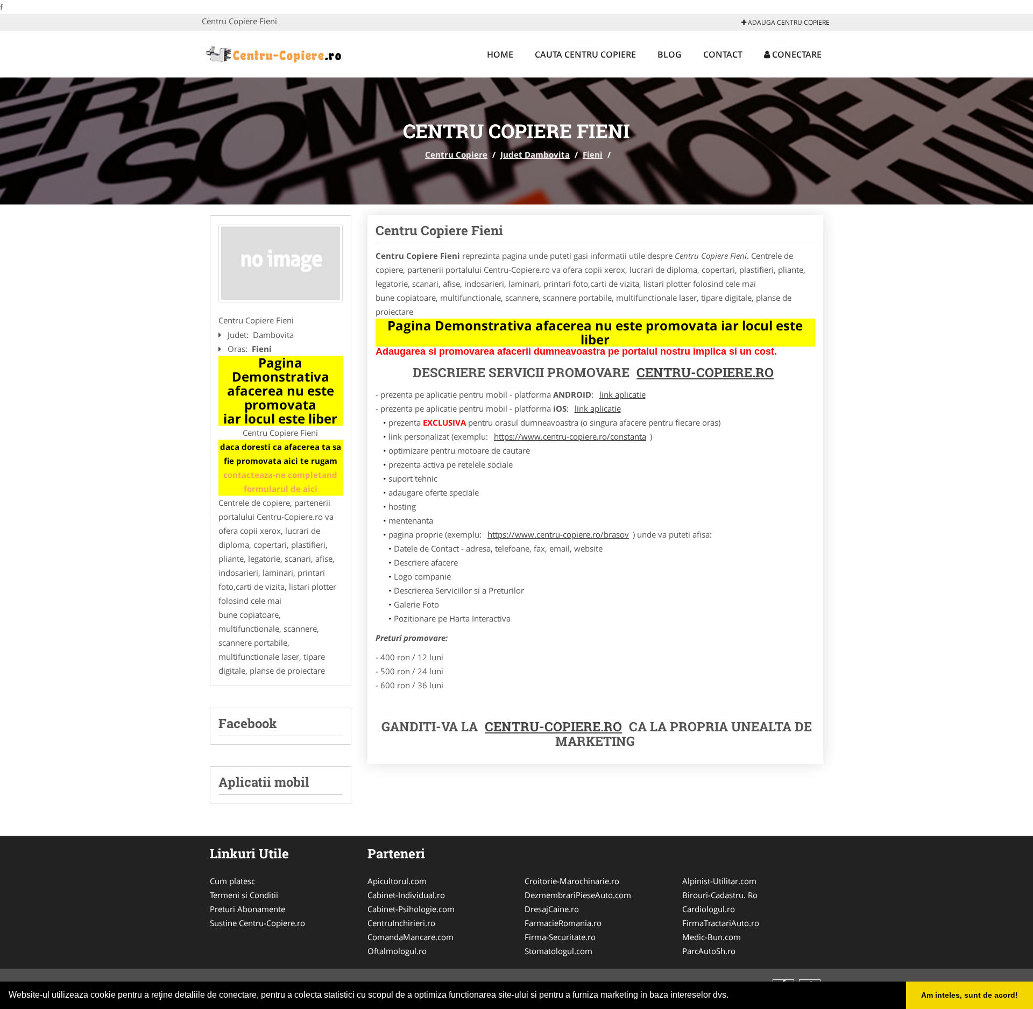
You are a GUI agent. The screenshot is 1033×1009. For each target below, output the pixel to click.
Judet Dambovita (535, 154)
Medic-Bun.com (711, 937)
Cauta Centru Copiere (585, 54)
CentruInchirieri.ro (401, 923)
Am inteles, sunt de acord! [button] (969, 995)
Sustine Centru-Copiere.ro (257, 923)
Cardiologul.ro (708, 909)
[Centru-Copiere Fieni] (280, 263)
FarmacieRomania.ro (563, 923)
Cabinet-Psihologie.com (411, 909)
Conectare (796, 54)
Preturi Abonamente (247, 909)
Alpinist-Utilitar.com (719, 881)
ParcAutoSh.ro (708, 951)
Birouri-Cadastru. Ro (720, 895)
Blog (669, 54)
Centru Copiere (456, 154)
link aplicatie (622, 394)
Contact (722, 54)
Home (500, 54)
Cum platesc (232, 881)
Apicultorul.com (397, 881)
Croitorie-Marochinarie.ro (572, 881)
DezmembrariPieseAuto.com (578, 895)
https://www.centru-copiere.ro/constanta (570, 436)
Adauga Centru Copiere (788, 22)
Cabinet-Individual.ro (406, 895)
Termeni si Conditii (244, 895)
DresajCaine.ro (552, 909)
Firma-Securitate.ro (560, 937)
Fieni (593, 154)
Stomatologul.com (558, 951)
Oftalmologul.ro (397, 951)
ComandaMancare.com (410, 937)
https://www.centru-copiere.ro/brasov (558, 534)
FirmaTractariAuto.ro (720, 923)
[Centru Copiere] (272, 52)
